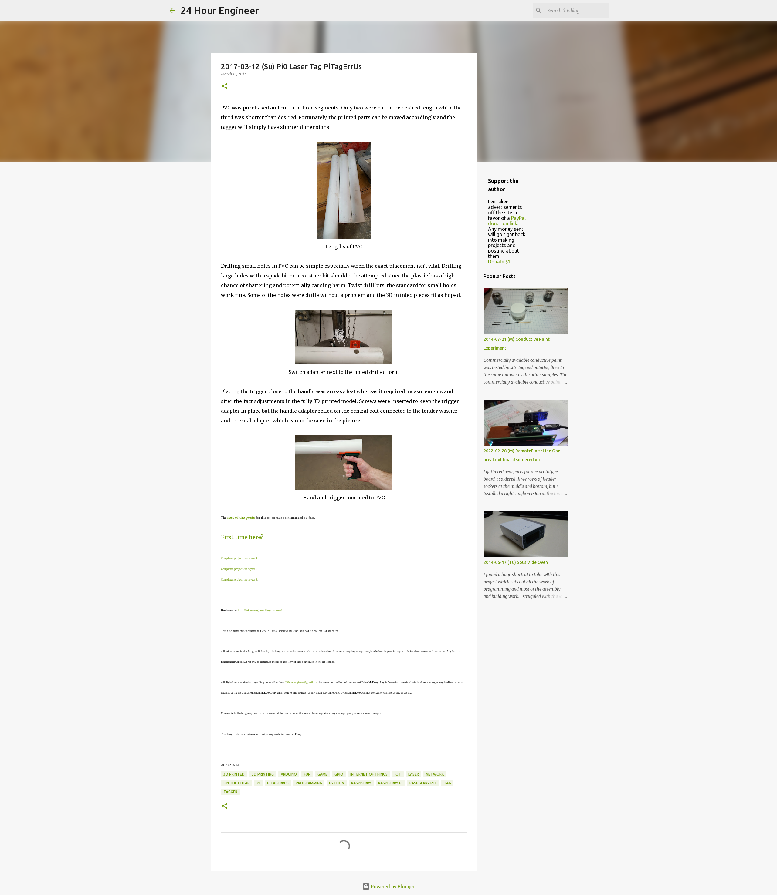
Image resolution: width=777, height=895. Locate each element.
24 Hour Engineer (220, 10)
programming (309, 783)
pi (258, 783)
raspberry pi (390, 783)
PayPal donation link (507, 220)
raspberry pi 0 (423, 783)
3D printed (234, 774)
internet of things (369, 774)
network (435, 774)
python (336, 783)
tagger (230, 792)
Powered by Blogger (392, 886)
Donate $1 (499, 261)
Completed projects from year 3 (239, 579)
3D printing (263, 774)
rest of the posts (241, 517)
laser (413, 774)
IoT (398, 774)
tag (447, 783)
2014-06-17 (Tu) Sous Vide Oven (516, 562)
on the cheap (236, 783)
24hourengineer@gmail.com (301, 682)
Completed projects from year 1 (239, 558)
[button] (224, 86)
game (322, 774)
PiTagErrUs (278, 783)
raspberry (361, 783)
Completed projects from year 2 (239, 569)
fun (307, 774)
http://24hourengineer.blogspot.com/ (260, 610)
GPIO (338, 774)
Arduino (289, 774)
